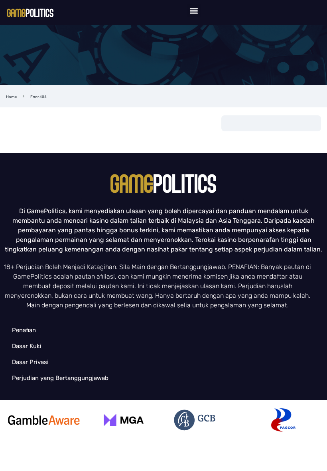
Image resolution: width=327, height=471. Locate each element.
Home (11, 97)
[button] (194, 10)
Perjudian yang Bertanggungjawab (60, 378)
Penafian (24, 330)
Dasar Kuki (26, 346)
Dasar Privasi (30, 362)
